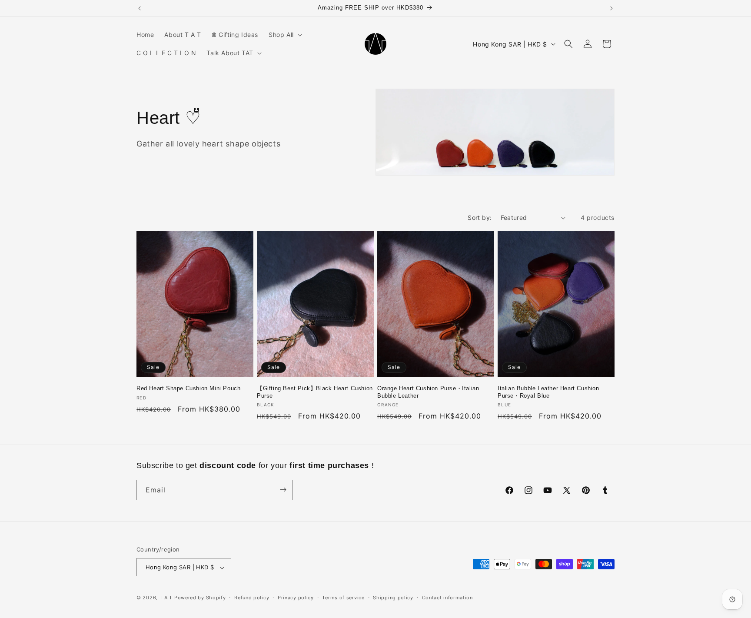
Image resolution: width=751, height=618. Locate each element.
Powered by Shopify (200, 598)
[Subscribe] (282, 489)
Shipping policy (393, 598)
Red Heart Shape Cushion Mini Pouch (188, 388)
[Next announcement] (611, 8)
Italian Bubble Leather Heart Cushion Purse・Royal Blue (548, 392)
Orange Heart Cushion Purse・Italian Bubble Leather (428, 392)
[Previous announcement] (139, 8)
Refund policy (251, 598)
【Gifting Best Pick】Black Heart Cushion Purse (315, 392)
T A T (166, 598)
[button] (284, 35)
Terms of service (343, 598)
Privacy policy (296, 598)
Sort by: (480, 217)
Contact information (447, 598)
